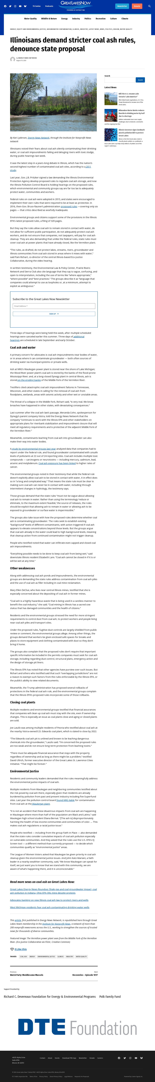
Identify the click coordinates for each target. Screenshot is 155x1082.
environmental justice (46, 957)
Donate (137, 6)
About (50, 1058)
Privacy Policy (43, 1076)
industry (69, 957)
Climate (124, 18)
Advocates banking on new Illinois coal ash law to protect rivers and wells (49, 900)
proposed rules (69, 206)
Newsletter (122, 6)
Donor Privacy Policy (56, 1076)
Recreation (101, 18)
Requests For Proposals (82, 1076)
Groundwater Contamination (59, 29)
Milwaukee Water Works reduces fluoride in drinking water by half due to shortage (132, 113)
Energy (64, 18)
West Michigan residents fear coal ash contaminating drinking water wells (49, 907)
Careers (100, 1058)
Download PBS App (69, 1058)
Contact (42, 1058)
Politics (88, 18)
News (102, 29)
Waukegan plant (41, 803)
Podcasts (49, 6)
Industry (76, 18)
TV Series (37, 6)
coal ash (23, 957)
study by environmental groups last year (34, 448)
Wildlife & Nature (49, 18)
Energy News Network (27, 58)
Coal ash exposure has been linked (57, 463)
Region (116, 29)
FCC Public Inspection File (20, 1076)
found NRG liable (65, 800)
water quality (81, 957)
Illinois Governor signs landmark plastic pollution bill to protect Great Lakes (132, 133)
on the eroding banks (29, 380)
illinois (61, 957)
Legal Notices (68, 1076)
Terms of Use (33, 1076)
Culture (113, 18)
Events (57, 1058)
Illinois (76, 29)
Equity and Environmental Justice (31, 29)
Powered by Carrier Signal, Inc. (133, 1076)
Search (107, 76)
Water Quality (30, 18)
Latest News (94, 29)
